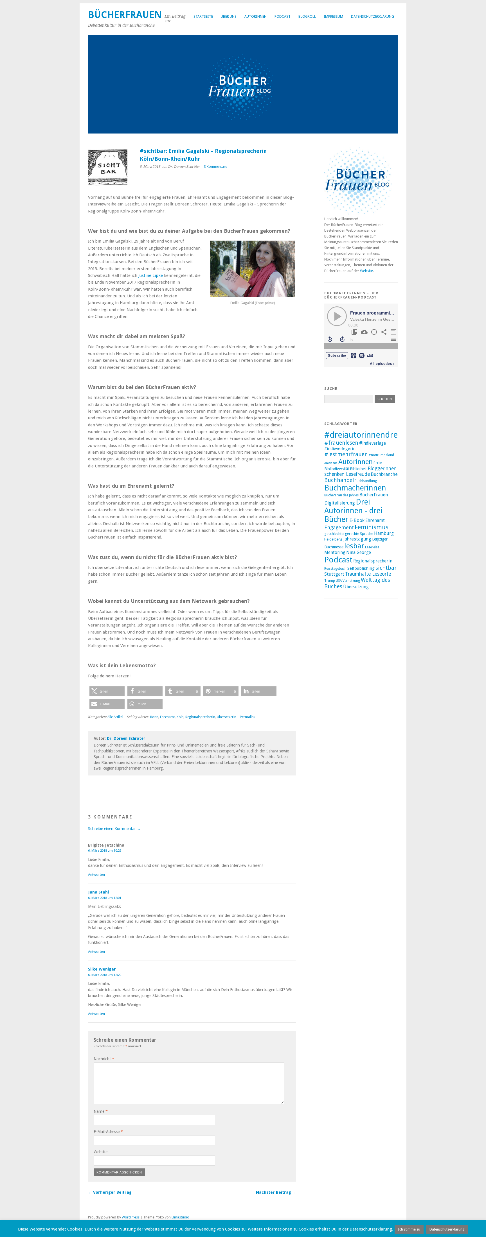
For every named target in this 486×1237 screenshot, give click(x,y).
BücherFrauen (125, 14)
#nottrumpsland (381, 455)
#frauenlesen (341, 443)
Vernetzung (351, 581)
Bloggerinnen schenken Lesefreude (360, 471)
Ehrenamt (167, 717)
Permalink (247, 717)
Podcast (282, 16)
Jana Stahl (98, 892)
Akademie (331, 463)
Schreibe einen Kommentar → (114, 828)
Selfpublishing (361, 568)
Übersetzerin (226, 717)
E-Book (356, 520)
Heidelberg (333, 539)
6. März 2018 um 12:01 (104, 898)
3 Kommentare (215, 167)
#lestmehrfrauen (346, 454)
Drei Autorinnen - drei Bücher (353, 510)
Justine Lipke (150, 275)
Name (101, 1111)
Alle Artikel (115, 717)
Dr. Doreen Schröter (126, 738)
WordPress (131, 1217)
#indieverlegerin (340, 448)
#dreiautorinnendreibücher (375, 435)
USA (339, 581)
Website (100, 1152)
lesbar (354, 546)
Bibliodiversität (336, 469)
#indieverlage (372, 443)
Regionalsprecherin (200, 717)
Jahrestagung (357, 539)
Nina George (358, 552)
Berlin (378, 463)
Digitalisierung (339, 503)
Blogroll (307, 16)
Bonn (154, 717)
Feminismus (371, 527)
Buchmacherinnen (355, 487)
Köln (180, 717)
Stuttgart (334, 574)
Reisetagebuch (335, 569)
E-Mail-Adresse (108, 1131)
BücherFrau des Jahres (341, 495)
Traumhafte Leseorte (368, 574)
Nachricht (104, 1059)
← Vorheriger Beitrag (110, 1192)
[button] (107, 691)
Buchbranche (384, 474)
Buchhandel (339, 480)
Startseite (203, 16)
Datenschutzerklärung (372, 16)
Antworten (96, 874)
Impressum (333, 16)
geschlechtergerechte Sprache (348, 534)
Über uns (229, 16)
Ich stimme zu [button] (409, 1229)
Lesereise (372, 547)
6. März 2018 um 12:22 (104, 975)
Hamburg (384, 533)
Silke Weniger (102, 969)
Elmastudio (180, 1217)
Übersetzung (356, 586)
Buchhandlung (366, 481)
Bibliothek (358, 469)
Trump (329, 581)
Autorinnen (255, 16)
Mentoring (334, 552)
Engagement (339, 527)
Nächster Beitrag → (276, 1192)
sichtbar (386, 567)
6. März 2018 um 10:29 (104, 850)
